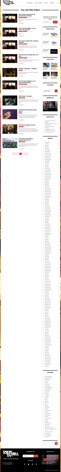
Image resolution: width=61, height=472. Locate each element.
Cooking (46, 382)
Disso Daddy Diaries (48, 387)
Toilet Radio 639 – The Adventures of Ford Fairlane (54, 78)
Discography (21, 126)
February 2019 (47, 281)
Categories (30, 3)
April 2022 (47, 222)
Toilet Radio (47, 433)
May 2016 (47, 332)
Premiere (20, 70)
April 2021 (47, 241)
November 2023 (48, 193)
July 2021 (47, 236)
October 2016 (47, 324)
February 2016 (47, 336)
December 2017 (48, 302)
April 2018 (47, 296)
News (46, 404)
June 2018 (47, 293)
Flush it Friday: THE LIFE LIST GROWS (46, 69)
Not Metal (47, 405)
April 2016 (47, 333)
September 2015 (48, 344)
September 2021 (48, 233)
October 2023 (47, 194)
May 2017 (47, 313)
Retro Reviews (47, 415)
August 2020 (47, 253)
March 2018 (47, 298)
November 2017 (48, 304)
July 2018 (47, 292)
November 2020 (48, 248)
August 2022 (47, 216)
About (46, 3)
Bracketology (47, 379)
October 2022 (47, 213)
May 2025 (47, 165)
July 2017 (47, 310)
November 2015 (48, 341)
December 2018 (48, 284)
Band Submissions (48, 376)
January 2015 (47, 356)
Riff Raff (46, 419)
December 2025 (48, 154)
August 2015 (47, 346)
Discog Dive (47, 384)
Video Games (47, 436)
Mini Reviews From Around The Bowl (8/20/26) (54, 69)
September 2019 (48, 270)
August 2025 (47, 160)
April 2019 (47, 278)
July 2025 (47, 162)
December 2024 (48, 173)
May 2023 (47, 202)
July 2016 (47, 329)
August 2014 (47, 364)
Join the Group (38, 3)
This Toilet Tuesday (48, 431)
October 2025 (47, 157)
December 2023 (48, 191)
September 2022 (48, 214)
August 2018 (47, 290)
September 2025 (48, 159)
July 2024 (47, 180)
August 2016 (47, 327)
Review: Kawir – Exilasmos (25, 96)
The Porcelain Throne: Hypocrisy (27, 125)
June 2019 (47, 275)
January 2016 (47, 338)
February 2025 (47, 170)
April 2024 (47, 185)
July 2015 (47, 347)
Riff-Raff (46, 421)
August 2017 (47, 309)
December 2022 (48, 210)
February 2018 (47, 299)
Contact (52, 3)
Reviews (23, 97)
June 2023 (47, 200)
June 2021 (47, 238)
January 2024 (47, 190)
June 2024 (47, 182)
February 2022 (47, 225)
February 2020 (47, 262)
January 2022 (47, 227)
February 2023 (47, 207)
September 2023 (48, 196)
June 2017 (47, 312)
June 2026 (47, 145)
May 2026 (47, 146)
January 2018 (47, 301)
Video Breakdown (48, 434)
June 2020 (47, 256)
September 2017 (48, 307)
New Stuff (20, 17)
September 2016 (48, 326)
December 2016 (48, 321)
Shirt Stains (47, 424)
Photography (47, 410)
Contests (46, 381)
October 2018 (47, 287)
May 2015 (47, 350)
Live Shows (47, 396)
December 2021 (48, 228)
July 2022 (47, 217)
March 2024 (47, 187)
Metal (20, 97)
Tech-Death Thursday (49, 427)
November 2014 (48, 360)
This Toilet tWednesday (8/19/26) (45, 78)
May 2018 (47, 295)
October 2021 (47, 231)
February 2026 (47, 151)
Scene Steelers (48, 422)
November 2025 (48, 156)
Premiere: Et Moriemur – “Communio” (28, 68)
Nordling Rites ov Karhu (30, 97)
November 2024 (48, 174)
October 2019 (47, 268)
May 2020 (47, 258)
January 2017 (47, 319)
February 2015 (47, 355)
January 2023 (47, 208)
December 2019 (48, 265)
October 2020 (47, 250)
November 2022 (48, 211)
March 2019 (47, 279)
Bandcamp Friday (48, 378)
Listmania (47, 394)
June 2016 (47, 330)
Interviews (47, 393)
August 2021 (47, 234)
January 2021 (47, 245)
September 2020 (48, 251)
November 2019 (48, 267)
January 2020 (47, 264)
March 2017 (47, 316)
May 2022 (47, 221)
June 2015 (47, 349)
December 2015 (48, 340)
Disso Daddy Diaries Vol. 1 (50, 132)
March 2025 (47, 168)
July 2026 (47, 143)
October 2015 (47, 343)
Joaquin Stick (31, 17)
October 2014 (47, 361)
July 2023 (47, 199)
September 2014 (48, 363)
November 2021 (48, 230)
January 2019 (47, 282)
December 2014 (48, 358)
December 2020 (48, 247)
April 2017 (47, 315)
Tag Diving (47, 425)
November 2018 (48, 285)
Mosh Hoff (28, 141)
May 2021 (47, 239)
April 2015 (47, 352)
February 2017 (47, 318)
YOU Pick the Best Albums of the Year (46, 50)
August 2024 (47, 179)
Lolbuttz (46, 398)
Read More (21, 23)
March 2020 (47, 261)
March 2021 (47, 242)
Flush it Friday (47, 390)
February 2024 (47, 188)
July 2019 (47, 273)
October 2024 (47, 176)
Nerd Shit (46, 401)
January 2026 (47, 153)
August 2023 (47, 197)
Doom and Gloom (48, 388)
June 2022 (47, 219)
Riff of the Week (48, 418)
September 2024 (48, 177)
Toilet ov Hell (51, 470)
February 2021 (47, 244)
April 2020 (47, 259)
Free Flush (47, 391)
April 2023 (47, 204)
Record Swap (47, 413)
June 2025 (47, 163)
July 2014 (47, 366)
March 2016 (47, 335)
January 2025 (47, 171)
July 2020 (47, 255)
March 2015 (47, 353)
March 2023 (47, 205)
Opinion (46, 408)
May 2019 (47, 276)
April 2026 (47, 148)
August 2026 (47, 142)
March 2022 (47, 224)
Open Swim (25, 17)
